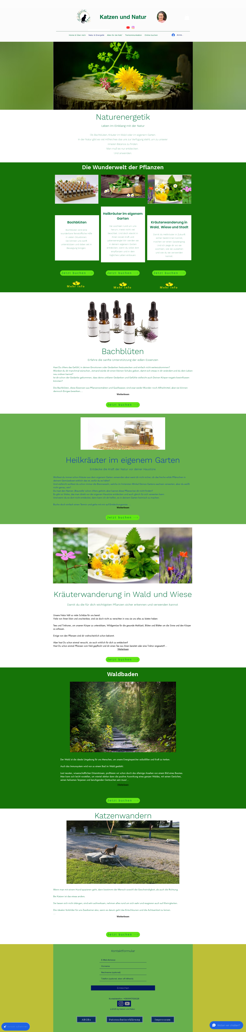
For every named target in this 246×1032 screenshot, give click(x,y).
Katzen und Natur (123, 16)
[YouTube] (127, 1003)
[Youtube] (128, 27)
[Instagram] (133, 27)
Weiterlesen (123, 394)
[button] (186, 17)
